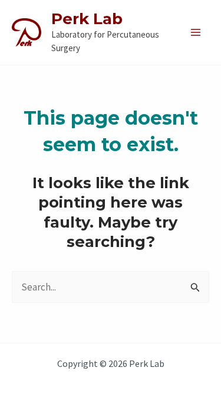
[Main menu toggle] (196, 32)
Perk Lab (87, 18)
